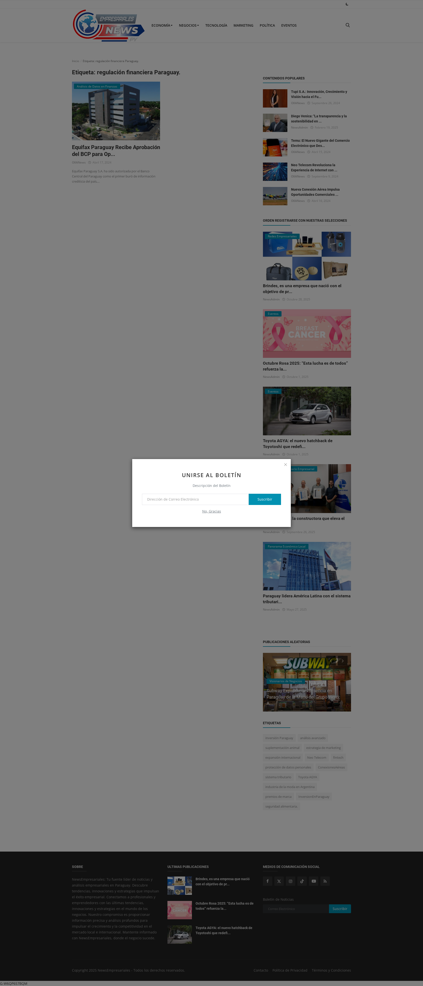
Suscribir (265, 499)
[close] (285, 464)
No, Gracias (211, 511)
